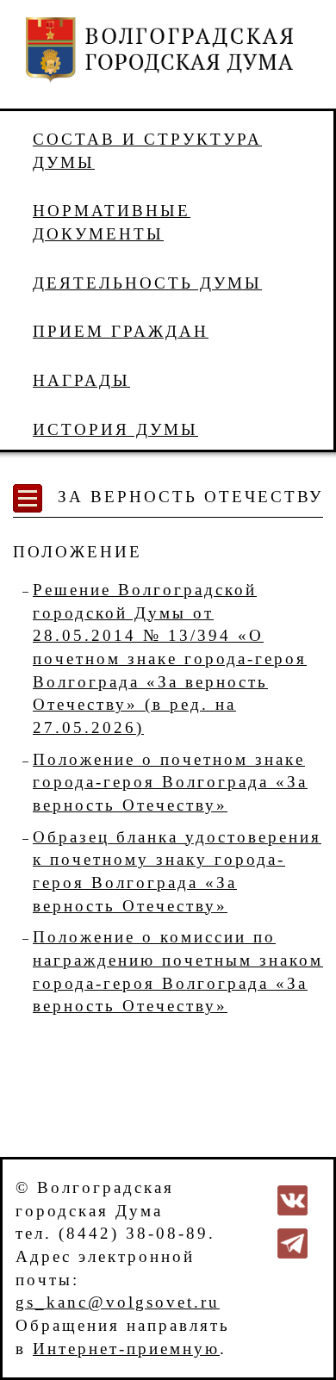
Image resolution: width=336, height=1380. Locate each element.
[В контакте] (292, 1199)
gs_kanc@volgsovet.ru (118, 1302)
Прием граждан (120, 331)
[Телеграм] (292, 1242)
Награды (81, 380)
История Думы (115, 429)
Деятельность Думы (147, 283)
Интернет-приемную (126, 1349)
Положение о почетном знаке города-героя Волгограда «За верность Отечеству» (170, 782)
